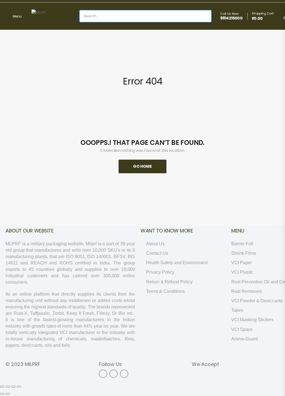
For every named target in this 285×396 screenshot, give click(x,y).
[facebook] (103, 374)
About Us (155, 243)
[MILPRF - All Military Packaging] (52, 16)
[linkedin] (124, 374)
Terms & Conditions (165, 291)
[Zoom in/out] (19, 386)
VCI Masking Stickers (252, 319)
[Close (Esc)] (2, 386)
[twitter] (113, 374)
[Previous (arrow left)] (2, 394)
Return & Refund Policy (169, 281)
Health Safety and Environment (177, 262)
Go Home (142, 166)
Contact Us (157, 253)
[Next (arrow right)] (8, 394)
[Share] (8, 386)
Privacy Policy (160, 272)
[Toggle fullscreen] (13, 386)
